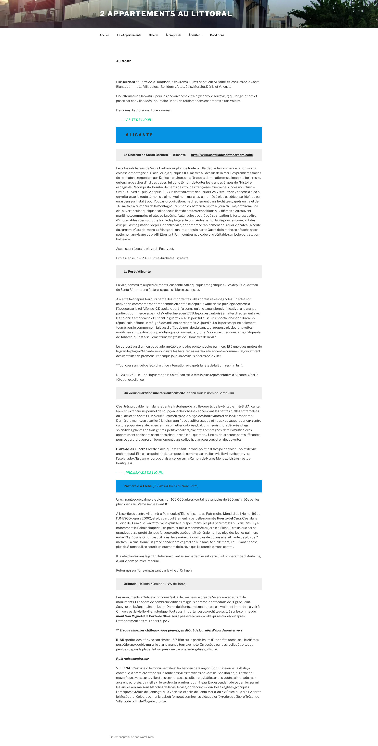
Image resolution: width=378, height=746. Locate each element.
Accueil (104, 35)
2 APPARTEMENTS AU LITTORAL (166, 13)
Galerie (153, 35)
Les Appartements (129, 35)
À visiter (194, 35)
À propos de (173, 35)
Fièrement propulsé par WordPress (132, 737)
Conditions (217, 35)
